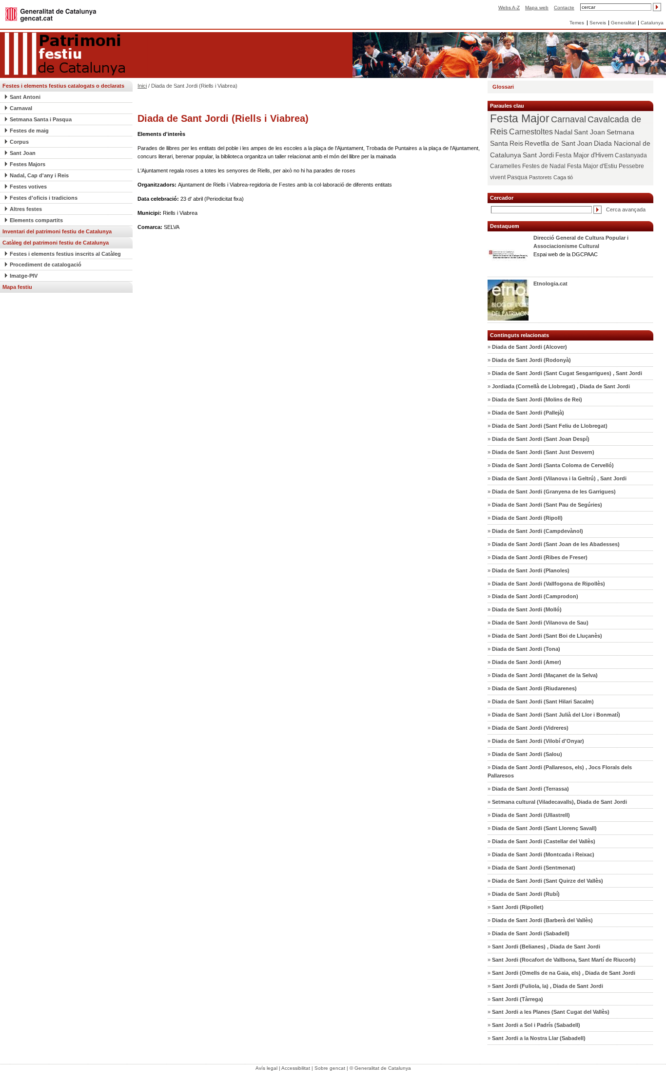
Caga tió (563, 177)
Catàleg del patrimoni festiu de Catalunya (55, 243)
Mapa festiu (17, 287)
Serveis (597, 22)
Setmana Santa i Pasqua (41, 119)
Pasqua (517, 177)
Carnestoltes (531, 132)
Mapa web (536, 7)
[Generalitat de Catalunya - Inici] (50, 14)
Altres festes (26, 209)
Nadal (563, 132)
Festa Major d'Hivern (584, 155)
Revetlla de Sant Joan (558, 143)
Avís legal (266, 1068)
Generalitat (623, 22)
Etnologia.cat (550, 283)
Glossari (503, 87)
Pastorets (540, 177)
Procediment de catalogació (45, 264)
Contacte (564, 7)
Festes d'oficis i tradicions (44, 198)
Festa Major (519, 119)
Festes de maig (29, 130)
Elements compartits (36, 220)
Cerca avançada (626, 209)
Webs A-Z (509, 7)
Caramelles (505, 166)
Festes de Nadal (544, 166)
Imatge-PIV (24, 276)
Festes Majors (27, 164)
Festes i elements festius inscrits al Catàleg (65, 254)
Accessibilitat (295, 1068)
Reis (516, 143)
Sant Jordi (538, 155)
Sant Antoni (25, 97)
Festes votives (28, 186)
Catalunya (652, 22)
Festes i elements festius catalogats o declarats (63, 86)
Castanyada (631, 155)
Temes (576, 22)
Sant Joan (23, 153)
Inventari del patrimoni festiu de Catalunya (57, 231)
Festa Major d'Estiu (592, 166)
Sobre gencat (329, 1068)
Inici (142, 86)
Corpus (19, 142)
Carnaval (21, 108)
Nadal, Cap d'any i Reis (39, 175)
